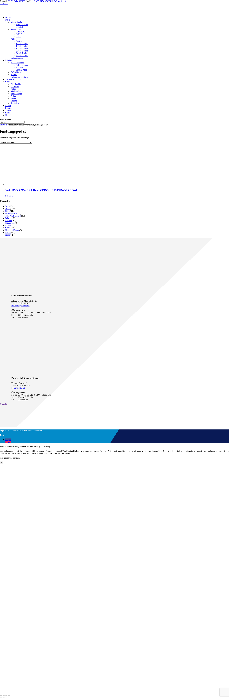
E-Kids (14, 74)
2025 (7, 206)
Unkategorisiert (11, 213)
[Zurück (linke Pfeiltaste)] (1, 697)
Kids (13, 39)
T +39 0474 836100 (16, 1)
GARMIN (15, 86)
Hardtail (19, 27)
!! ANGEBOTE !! (13, 79)
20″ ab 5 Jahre (22, 51)
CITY (18, 36)
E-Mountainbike (17, 63)
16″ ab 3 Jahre (22, 46)
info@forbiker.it (59, 1)
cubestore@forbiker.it (20, 306)
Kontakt (8, 115)
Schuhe (14, 101)
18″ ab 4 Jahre (22, 48)
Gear (7, 82)
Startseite (4, 125)
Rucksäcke (15, 103)
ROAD (19, 34)
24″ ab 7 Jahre (22, 53)
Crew (7, 113)
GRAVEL (20, 32)
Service (8, 108)
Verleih (8, 110)
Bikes (7, 20)
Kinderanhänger (17, 91)
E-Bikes (8, 60)
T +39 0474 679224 (42, 1)
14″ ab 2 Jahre (22, 43)
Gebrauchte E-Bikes (19, 77)
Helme (13, 98)
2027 (7, 209)
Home (7, 17)
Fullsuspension (22, 24)
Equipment (9, 223)
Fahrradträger (16, 94)
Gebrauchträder (17, 58)
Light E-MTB (22, 70)
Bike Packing (16, 84)
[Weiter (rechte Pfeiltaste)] (4, 697)
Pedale (13, 96)
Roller (13, 89)
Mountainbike (16, 22)
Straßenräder (16, 29)
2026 (7, 211)
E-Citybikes (16, 72)
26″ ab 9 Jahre (22, 55)
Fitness (8, 105)
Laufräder (20, 41)
